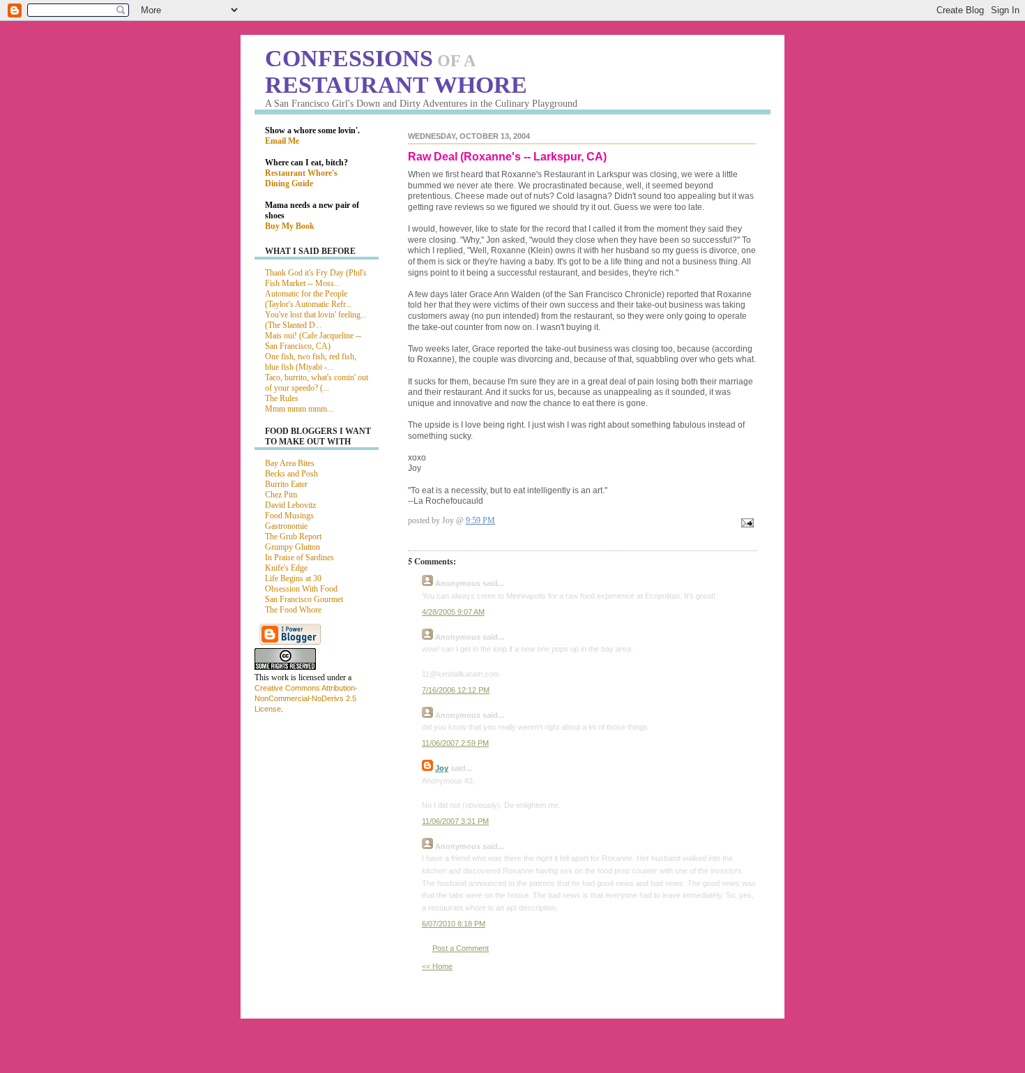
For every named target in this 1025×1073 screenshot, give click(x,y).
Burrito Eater (286, 484)
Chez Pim (281, 495)
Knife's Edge (286, 568)
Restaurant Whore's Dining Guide (301, 178)
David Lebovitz (290, 505)
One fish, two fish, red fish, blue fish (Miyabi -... (310, 362)
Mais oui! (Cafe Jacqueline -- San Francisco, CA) (313, 341)
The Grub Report (293, 536)
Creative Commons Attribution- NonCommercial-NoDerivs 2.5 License (306, 698)
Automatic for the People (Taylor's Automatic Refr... (308, 299)
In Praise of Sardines (299, 557)
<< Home (437, 966)
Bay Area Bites (289, 463)
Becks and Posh (291, 474)
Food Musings (289, 515)
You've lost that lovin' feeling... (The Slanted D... (316, 320)
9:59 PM (480, 520)
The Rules (281, 398)
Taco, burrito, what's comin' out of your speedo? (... (316, 383)
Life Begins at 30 (293, 578)
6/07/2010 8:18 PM (453, 924)
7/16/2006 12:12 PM (455, 690)
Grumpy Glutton (292, 547)
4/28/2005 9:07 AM (453, 612)
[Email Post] (745, 524)
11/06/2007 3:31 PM (455, 821)
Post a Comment (460, 948)
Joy (441, 768)
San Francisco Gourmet (304, 599)
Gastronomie (286, 526)
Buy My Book (289, 226)
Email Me (282, 141)
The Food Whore (293, 610)
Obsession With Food (301, 589)
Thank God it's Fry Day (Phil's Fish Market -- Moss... (316, 278)
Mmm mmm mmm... (299, 409)
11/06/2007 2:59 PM (455, 743)
